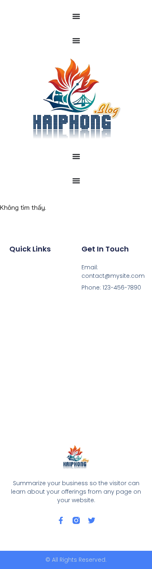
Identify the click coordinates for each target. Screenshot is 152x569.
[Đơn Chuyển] (76, 16)
